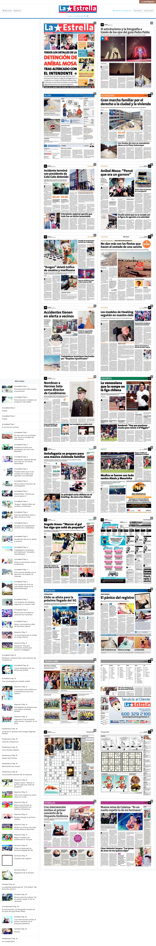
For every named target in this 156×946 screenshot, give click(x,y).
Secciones (8, 11)
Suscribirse (138, 11)
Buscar (18, 11)
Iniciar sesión (148, 11)
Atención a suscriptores (122, 11)
